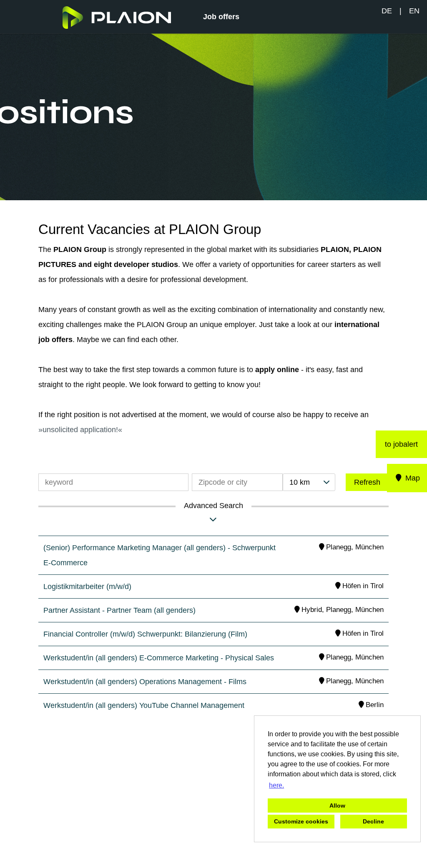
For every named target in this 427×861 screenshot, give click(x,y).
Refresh (367, 482)
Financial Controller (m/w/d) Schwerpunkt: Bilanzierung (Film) (145, 634)
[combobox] (309, 482)
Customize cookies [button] (301, 821)
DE (387, 11)
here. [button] (276, 785)
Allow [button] (337, 805)
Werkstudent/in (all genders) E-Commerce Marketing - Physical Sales (158, 658)
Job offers (221, 17)
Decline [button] (373, 821)
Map (411, 478)
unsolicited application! (80, 429)
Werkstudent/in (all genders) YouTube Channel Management (143, 705)
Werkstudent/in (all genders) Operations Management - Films (144, 681)
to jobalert (401, 444)
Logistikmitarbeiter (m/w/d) (87, 586)
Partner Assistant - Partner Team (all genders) (119, 610)
